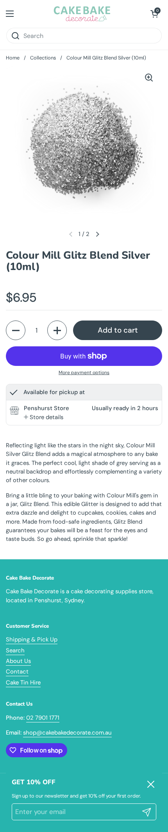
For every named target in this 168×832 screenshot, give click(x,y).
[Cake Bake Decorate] (82, 14)
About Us (18, 661)
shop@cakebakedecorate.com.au (67, 733)
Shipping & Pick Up (31, 639)
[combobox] (84, 35)
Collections (43, 57)
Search (15, 650)
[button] (154, 14)
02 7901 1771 (42, 718)
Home (13, 57)
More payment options (84, 372)
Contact (17, 671)
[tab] (43, 417)
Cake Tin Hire (23, 682)
